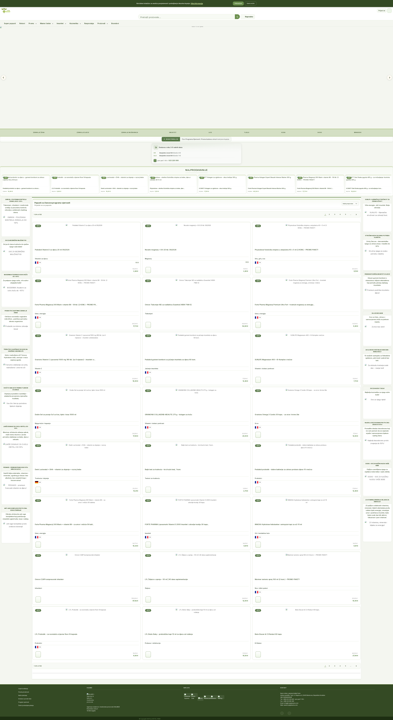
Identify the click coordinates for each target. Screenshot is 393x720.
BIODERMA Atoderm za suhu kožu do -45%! (16, 275)
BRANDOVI (357, 132)
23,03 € (245, 436)
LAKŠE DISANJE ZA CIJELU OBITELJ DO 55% (15, 427)
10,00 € (355, 601)
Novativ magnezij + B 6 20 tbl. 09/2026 (160, 250)
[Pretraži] (237, 16)
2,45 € (245, 271)
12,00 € (355, 436)
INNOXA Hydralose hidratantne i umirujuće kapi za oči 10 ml (278, 524)
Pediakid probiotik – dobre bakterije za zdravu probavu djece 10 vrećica (283, 469)
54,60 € (245, 326)
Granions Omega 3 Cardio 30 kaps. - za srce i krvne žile (277, 415)
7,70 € (356, 381)
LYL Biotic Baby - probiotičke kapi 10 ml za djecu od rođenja (169, 634)
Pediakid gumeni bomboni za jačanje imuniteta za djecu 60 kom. (170, 360)
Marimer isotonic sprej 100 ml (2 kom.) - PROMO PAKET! (277, 579)
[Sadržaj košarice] (38, 270)
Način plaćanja (22, 695)
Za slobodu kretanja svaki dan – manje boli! (377, 350)
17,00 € (135, 436)
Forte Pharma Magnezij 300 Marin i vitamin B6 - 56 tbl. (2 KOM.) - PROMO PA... (66, 305)
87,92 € (135, 601)
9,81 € (246, 546)
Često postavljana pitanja (26, 705)
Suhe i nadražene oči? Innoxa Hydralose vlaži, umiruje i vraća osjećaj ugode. (16, 357)
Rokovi (22, 23)
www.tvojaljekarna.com (291, 705)
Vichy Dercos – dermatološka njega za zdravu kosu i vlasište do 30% (377, 243)
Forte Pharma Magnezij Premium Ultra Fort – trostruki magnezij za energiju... (284, 305)
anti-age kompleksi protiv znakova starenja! (15, 509)
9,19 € (356, 271)
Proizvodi (101, 23)
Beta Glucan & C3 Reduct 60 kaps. (268, 634)
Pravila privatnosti (23, 692)
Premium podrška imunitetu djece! (377, 274)
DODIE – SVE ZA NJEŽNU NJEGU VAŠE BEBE (377, 464)
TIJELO (246, 132)
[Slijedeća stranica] (356, 214)
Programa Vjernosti (193, 139)
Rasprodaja (89, 23)
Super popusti (10, 23)
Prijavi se (381, 10)
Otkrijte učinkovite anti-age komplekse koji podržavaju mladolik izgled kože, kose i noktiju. (16, 516)
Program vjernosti (23, 702)
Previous (3, 77)
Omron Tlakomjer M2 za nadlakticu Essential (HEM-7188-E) (168, 305)
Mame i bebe (45, 23)
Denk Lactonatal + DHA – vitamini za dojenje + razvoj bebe (58, 469)
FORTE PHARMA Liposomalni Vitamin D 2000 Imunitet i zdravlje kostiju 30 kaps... (177, 524)
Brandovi (115, 23)
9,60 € (135, 655)
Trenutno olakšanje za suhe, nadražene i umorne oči (16, 350)
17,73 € (135, 326)
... (350, 214)
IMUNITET (172, 132)
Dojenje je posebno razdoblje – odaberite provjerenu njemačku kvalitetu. (15, 396)
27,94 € (355, 655)
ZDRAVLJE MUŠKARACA (129, 132)
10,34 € (135, 546)
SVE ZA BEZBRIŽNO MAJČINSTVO (15, 240)
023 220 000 (174, 160)
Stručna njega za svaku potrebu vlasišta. (377, 236)
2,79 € (245, 491)
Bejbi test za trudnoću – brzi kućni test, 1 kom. (163, 469)
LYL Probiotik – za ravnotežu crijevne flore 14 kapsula (56, 634)
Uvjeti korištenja (23, 688)
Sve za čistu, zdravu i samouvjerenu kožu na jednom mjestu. (377, 319)
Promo (31, 23)
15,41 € (135, 491)
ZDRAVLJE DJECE (82, 132)
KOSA (283, 132)
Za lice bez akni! (377, 313)
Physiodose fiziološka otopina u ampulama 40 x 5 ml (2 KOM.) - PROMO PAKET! (286, 250)
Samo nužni (251, 3)
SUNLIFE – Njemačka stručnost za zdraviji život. (377, 200)
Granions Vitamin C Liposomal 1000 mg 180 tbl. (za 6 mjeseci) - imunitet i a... (65, 360)
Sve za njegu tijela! (377, 388)
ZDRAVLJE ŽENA (39, 132)
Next (389, 77)
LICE (210, 132)
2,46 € (135, 271)
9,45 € (355, 326)
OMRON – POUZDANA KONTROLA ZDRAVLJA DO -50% (15, 200)
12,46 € (245, 381)
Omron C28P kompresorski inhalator (49, 579)
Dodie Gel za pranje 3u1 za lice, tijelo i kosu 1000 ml (55, 415)
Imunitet (60, 23)
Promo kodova (206, 139)
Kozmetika (74, 23)
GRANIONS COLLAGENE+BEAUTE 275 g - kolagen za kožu (168, 415)
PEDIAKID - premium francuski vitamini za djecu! (15, 468)
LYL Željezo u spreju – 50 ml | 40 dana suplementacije (166, 579)
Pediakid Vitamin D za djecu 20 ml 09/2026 (52, 250)
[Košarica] (389, 10)
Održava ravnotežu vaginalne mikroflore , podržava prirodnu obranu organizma (15, 319)
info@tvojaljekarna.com (291, 703)
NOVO (319, 132)
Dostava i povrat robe (24, 699)
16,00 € (135, 381)
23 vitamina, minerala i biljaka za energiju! (377, 500)
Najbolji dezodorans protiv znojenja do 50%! (377, 423)
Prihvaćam (238, 3)
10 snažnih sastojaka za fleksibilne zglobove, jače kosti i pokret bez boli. (377, 358)
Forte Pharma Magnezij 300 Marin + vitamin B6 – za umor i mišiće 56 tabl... (64, 524)
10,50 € (245, 655)
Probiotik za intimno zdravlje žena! (16, 311)
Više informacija (197, 3)
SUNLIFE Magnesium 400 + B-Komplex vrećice (273, 360)
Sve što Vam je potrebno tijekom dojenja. (16, 388)
